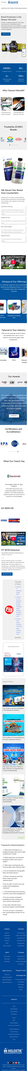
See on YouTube (7, 572)
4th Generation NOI (21, 936)
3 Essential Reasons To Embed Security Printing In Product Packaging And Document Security (13, 829)
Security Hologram (21, 931)
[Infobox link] (14, 309)
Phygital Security (21, 969)
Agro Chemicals (14, 1010)
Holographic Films (21, 955)
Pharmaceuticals (14, 1007)
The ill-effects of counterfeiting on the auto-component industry (13, 737)
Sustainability (7, 934)
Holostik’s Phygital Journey (21, 978)
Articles (21, 988)
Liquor (14, 1038)
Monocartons (21, 962)
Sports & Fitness (14, 1030)
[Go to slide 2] (10, 450)
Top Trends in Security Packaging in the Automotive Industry (13, 708)
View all (20, 836)
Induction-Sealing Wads (21, 960)
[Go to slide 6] (16, 450)
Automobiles (14, 1012)
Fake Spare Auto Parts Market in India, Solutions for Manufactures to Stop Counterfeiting (13, 767)
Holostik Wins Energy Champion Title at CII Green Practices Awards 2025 (19, 625)
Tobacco (14, 1016)
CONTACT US (6, 34)
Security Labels (7, 955)
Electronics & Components (14, 1024)
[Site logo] (13, 2)
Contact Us (7, 939)
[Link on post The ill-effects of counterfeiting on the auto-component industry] (13, 724)
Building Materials (14, 1021)
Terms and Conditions (14, 1069)
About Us (7, 931)
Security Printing (21, 944)
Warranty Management (7, 981)
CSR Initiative (7, 936)
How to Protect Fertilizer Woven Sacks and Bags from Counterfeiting (13, 798)
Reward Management (7, 978)
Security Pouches (20, 957)
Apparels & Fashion (14, 1035)
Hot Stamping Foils (21, 939)
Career (7, 941)
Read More (18, 636)
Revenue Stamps (21, 941)
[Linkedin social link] (19, 1061)
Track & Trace (7, 973)
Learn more (13, 414)
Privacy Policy (5, 1069)
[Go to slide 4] (13, 450)
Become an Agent (7, 944)
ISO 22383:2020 (21, 980)
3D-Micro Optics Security (21, 934)
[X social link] (11, 1061)
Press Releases (21, 983)
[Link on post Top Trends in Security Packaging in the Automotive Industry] (13, 694)
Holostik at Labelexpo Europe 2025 (19, 589)
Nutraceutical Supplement (14, 1033)
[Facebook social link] (8, 1061)
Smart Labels (7, 957)
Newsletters (21, 985)
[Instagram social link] (13, 1061)
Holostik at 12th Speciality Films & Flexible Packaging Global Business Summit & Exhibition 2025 (19, 605)
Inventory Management (7, 976)
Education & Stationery (14, 1027)
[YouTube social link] (16, 1061)
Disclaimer (22, 1069)
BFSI (14, 1019)
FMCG (14, 1005)
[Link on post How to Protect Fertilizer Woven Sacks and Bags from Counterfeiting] (13, 784)
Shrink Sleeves (7, 960)
